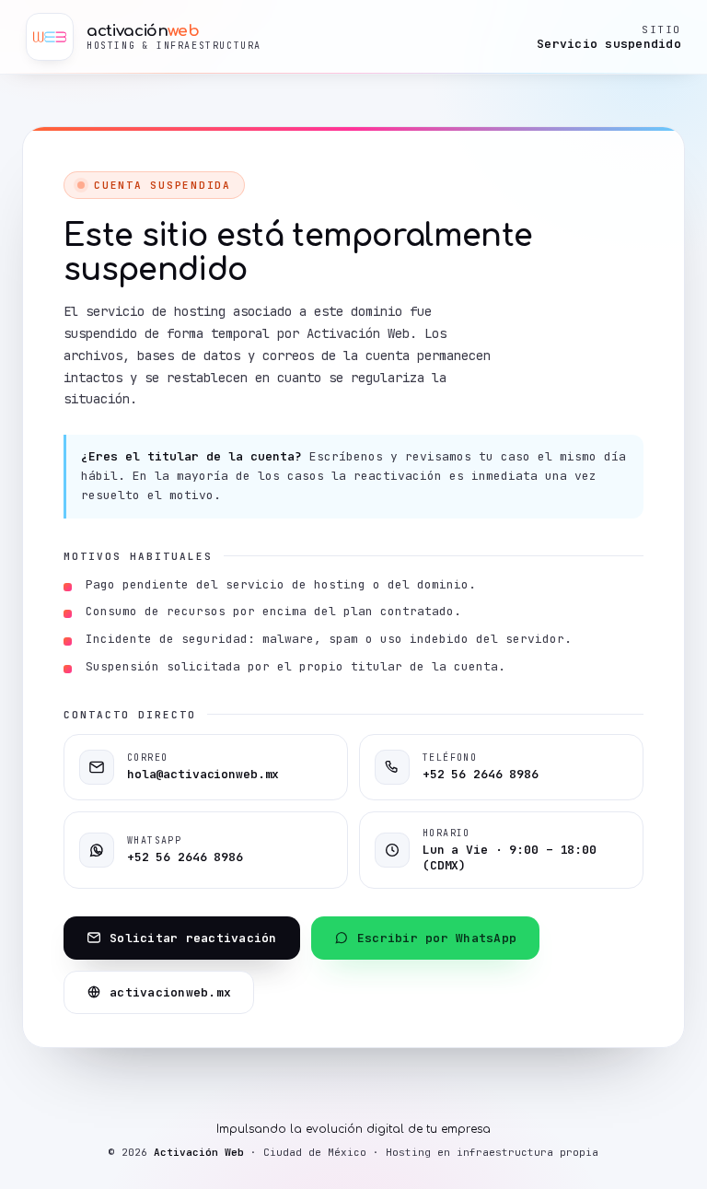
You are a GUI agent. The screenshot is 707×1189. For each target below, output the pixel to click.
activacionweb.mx (170, 992)
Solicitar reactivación (193, 938)
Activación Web (199, 1152)
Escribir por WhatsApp (436, 938)
